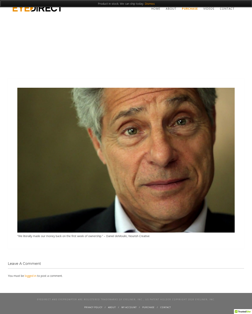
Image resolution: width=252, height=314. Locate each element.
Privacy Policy (93, 307)
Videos (208, 8)
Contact (227, 8)
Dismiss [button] (150, 4)
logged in (30, 276)
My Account (129, 307)
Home (155, 8)
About (171, 8)
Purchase (190, 8)
